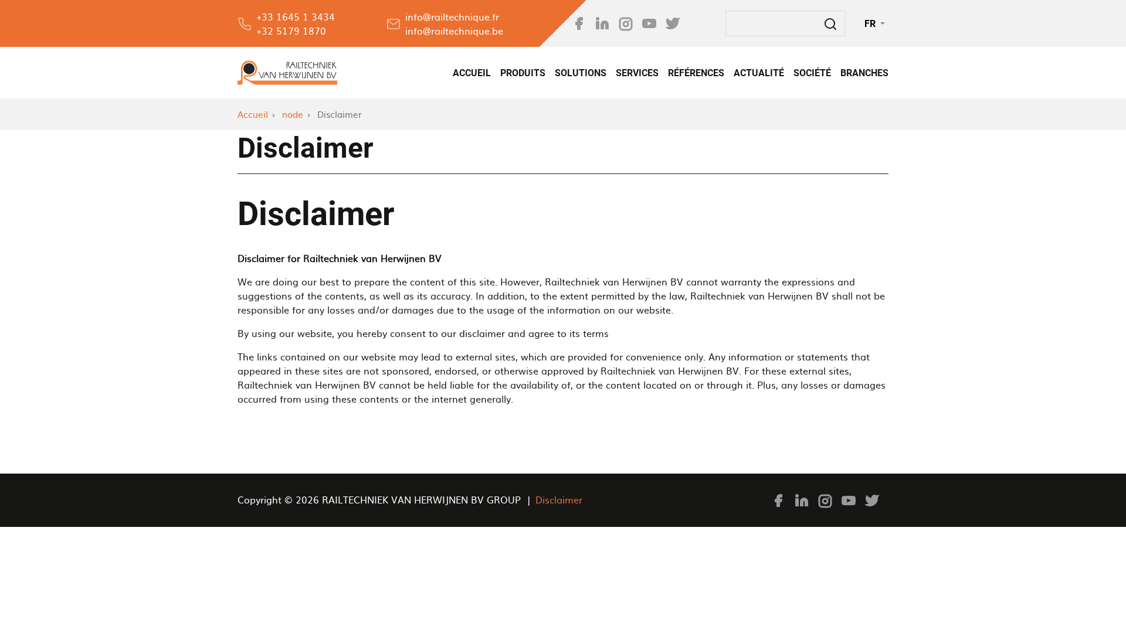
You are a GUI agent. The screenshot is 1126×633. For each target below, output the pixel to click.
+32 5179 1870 (291, 30)
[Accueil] (287, 73)
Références (696, 72)
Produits (522, 72)
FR (871, 23)
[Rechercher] (830, 23)
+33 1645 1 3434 (295, 16)
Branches (864, 72)
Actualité (759, 72)
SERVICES (637, 72)
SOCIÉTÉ (812, 72)
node (292, 114)
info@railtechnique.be (454, 30)
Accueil (472, 72)
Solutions (580, 72)
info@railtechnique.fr (452, 16)
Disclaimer (558, 499)
